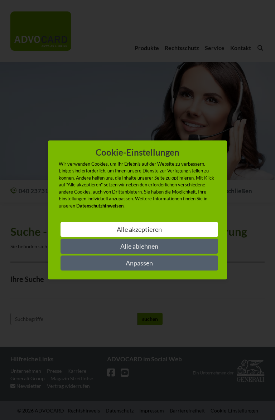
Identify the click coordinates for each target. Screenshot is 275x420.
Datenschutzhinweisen (100, 206)
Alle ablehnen (139, 246)
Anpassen (139, 263)
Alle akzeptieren (139, 230)
